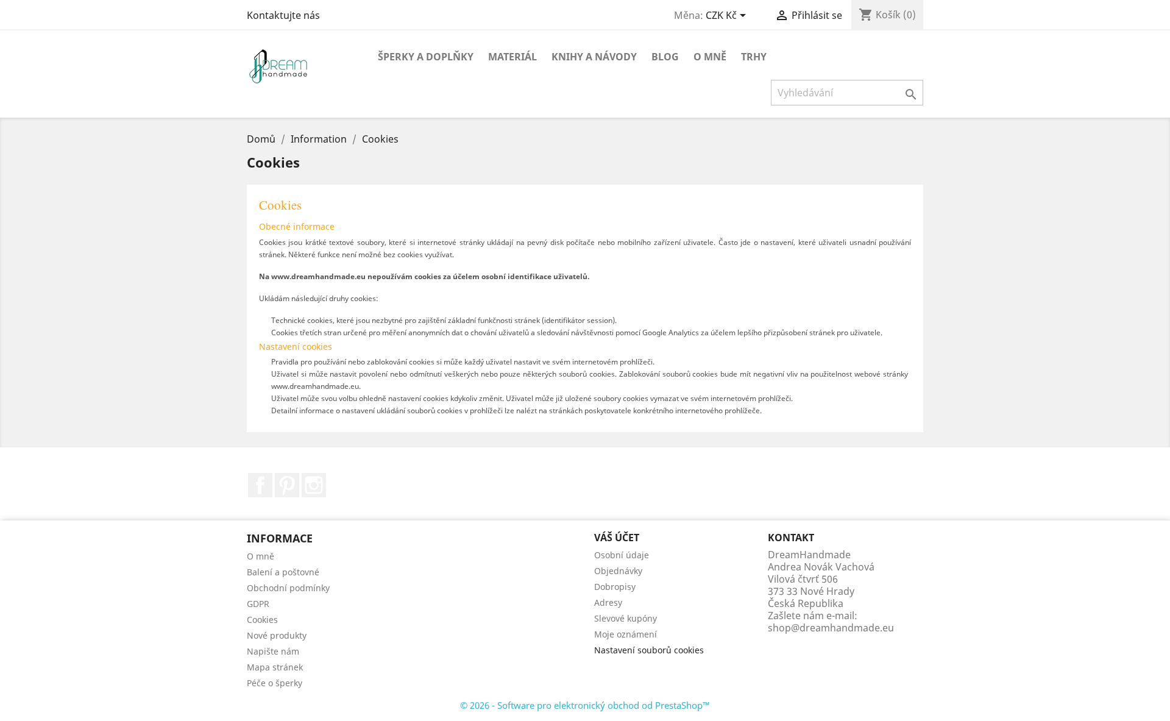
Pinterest (287, 485)
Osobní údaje (621, 555)
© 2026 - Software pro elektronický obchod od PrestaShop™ (585, 705)
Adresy (608, 602)
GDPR (258, 603)
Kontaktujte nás (283, 15)
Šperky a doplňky (425, 56)
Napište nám (273, 651)
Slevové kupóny (625, 618)
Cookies (262, 619)
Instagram (314, 485)
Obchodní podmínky (288, 588)
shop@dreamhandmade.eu (831, 627)
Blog (665, 56)
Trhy (754, 56)
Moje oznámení (625, 634)
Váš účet (616, 537)
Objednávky (618, 571)
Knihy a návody (594, 56)
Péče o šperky (274, 683)
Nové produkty (277, 635)
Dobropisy (615, 586)
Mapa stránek (275, 667)
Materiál (512, 56)
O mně (709, 56)
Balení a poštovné (283, 572)
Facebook (260, 485)
